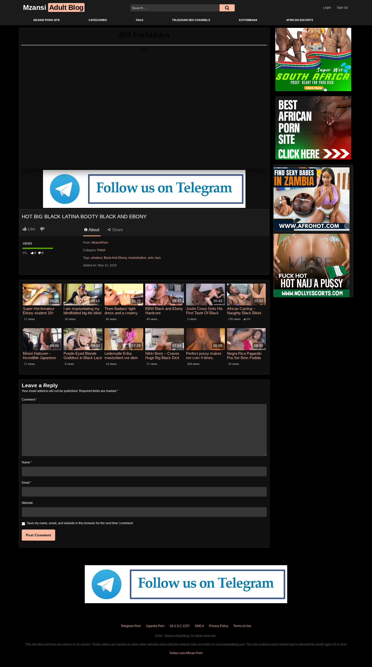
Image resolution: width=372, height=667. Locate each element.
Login (327, 7)
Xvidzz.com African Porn (186, 653)
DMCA (199, 626)
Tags (139, 20)
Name (27, 462)
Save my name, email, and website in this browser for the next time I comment (80, 523)
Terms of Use (242, 626)
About (93, 230)
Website (27, 503)
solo (151, 258)
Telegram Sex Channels (191, 20)
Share (117, 230)
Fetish (101, 250)
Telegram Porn (131, 626)
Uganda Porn (155, 626)
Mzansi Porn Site (46, 20)
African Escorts (299, 20)
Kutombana (248, 20)
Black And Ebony (115, 258)
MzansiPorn (100, 242)
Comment (29, 399)
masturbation (137, 258)
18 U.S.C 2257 (180, 626)
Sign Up (342, 7)
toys (158, 258)
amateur (96, 258)
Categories (98, 20)
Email (27, 482)
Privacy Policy (218, 626)
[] (227, 7)
